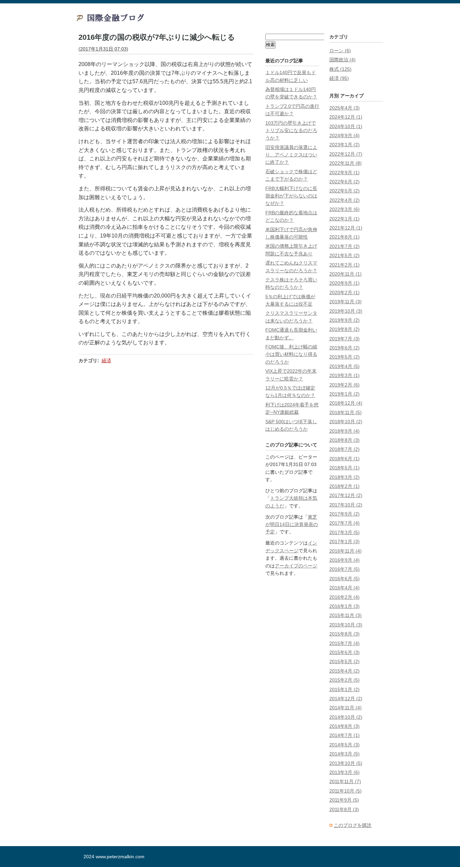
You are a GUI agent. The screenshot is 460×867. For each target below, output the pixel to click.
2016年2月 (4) (344, 597)
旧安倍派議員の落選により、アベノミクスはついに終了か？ (291, 155)
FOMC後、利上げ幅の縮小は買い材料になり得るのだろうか (291, 354)
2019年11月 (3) (345, 301)
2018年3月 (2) (344, 477)
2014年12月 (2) (345, 698)
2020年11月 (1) (345, 274)
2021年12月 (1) (345, 227)
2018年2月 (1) (344, 486)
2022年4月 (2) (344, 200)
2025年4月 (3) (344, 108)
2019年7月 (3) (344, 338)
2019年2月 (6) (344, 385)
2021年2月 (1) (344, 265)
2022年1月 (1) (344, 218)
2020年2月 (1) (344, 292)
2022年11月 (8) (345, 163)
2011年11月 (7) (345, 781)
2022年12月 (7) (345, 154)
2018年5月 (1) (344, 467)
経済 (106, 360)
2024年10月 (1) (345, 126)
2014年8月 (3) (344, 726)
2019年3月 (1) (344, 375)
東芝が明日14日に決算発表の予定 (291, 524)
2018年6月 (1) (344, 458)
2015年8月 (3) (344, 634)
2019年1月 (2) (344, 394)
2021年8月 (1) (344, 237)
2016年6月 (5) (344, 578)
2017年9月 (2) (344, 514)
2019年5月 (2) (344, 357)
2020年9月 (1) (344, 283)
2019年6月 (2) (344, 347)
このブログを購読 (352, 825)
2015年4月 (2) (344, 671)
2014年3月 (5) (344, 753)
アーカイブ (352, 95)
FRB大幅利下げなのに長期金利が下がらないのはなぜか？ (291, 196)
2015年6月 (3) (344, 652)
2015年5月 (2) (344, 661)
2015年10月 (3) (345, 624)
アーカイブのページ (296, 565)
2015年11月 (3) (345, 615)
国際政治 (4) (342, 59)
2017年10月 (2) (345, 504)
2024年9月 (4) (344, 135)
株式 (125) (340, 69)
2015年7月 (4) (344, 643)
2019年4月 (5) (344, 366)
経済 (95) (339, 78)
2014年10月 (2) (345, 717)
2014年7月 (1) (344, 735)
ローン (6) (340, 50)
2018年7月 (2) (344, 449)
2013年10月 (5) (345, 763)
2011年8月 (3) (344, 809)
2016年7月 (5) (344, 569)
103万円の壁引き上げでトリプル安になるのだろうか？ (291, 130)
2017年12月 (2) (345, 495)
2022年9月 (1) (344, 172)
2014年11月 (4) (345, 707)
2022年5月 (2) (344, 190)
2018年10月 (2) (345, 421)
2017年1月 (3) (344, 541)
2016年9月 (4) (344, 560)
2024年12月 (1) (345, 117)
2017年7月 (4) (344, 523)
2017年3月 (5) (344, 532)
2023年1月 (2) (344, 144)
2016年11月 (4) (345, 551)
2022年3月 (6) (344, 209)
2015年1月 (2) (344, 689)
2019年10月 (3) (345, 311)
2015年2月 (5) (344, 680)
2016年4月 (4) (344, 587)
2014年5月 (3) (344, 744)
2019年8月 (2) (344, 329)
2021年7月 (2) (344, 246)
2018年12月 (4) (345, 403)
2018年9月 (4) (344, 431)
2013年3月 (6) (344, 772)
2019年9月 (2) (344, 320)
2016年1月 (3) (344, 606)
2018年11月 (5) (345, 412)
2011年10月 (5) (345, 791)
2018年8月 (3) (344, 440)
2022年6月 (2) (344, 181)
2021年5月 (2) (344, 255)
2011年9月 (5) (344, 800)
